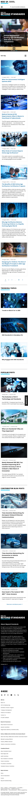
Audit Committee (4, 756)
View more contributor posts (14, 604)
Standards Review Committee (7, 766)
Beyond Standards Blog (6, 780)
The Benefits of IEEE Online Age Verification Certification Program (13, 185)
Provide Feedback (5, 717)
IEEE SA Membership (5, 705)
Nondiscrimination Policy (5, 788)
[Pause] (14, 48)
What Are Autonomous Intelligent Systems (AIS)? (13, 80)
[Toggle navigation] (2, 7)
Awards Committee (5, 727)
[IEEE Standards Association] (8, 2)
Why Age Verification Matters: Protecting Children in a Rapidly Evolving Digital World (13, 224)
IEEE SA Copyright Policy (22, 790)
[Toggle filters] (25, 55)
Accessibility (19, 787)
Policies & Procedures (6, 712)
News (2, 773)
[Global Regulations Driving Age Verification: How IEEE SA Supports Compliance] (14, 50)
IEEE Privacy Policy (4, 790)
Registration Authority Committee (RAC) (10, 729)
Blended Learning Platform (7, 739)
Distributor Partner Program (7, 707)
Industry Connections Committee (8, 744)
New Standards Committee (7, 758)
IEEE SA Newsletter (5, 775)
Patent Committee (5, 761)
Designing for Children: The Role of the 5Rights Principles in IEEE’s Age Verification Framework (14, 264)
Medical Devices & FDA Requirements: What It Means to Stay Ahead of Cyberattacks (13, 116)
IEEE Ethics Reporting (15, 788)
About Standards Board (6, 751)
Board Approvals (4, 753)
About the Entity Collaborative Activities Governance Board (14, 736)
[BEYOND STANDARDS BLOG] (14, 14)
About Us (3, 702)
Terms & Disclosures (13, 790)
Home (2, 787)
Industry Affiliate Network (6, 741)
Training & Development (6, 710)
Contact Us (3, 664)
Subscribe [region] (26, 400)
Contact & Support (12, 787)
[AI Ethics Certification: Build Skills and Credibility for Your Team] (16, 50)
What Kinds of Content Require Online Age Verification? (12, 152)
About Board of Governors (7, 724)
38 (18, 280)
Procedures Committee (6, 763)
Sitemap (6, 787)
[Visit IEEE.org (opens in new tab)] (4, 691)
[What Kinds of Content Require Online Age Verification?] (12, 50)
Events (2, 778)
